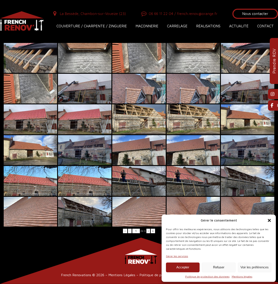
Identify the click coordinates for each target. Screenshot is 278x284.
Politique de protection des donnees (207, 276)
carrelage (177, 26)
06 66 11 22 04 (161, 13)
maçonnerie (147, 26)
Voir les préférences (254, 267)
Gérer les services (177, 256)
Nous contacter (255, 13)
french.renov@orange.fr (197, 13)
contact (265, 26)
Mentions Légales (121, 275)
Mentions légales (242, 276)
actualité (238, 26)
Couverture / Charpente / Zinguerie (91, 26)
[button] (269, 220)
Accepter (182, 267)
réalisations (208, 26)
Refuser (218, 267)
